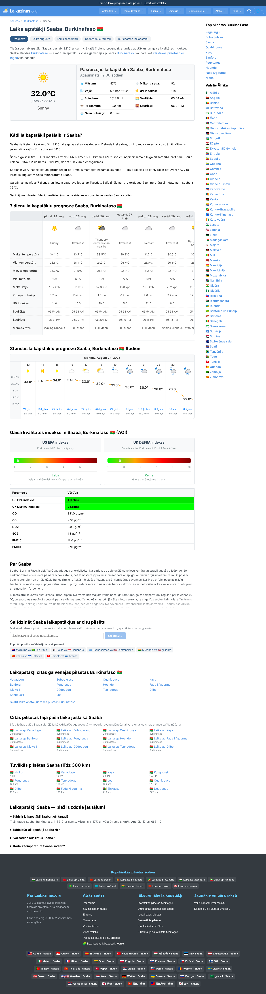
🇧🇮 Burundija (214, 113)
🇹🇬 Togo (211, 356)
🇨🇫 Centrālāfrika (217, 123)
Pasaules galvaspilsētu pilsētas (101, 937)
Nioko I (15, 689)
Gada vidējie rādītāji (98, 39)
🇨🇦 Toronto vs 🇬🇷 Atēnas (62, 656)
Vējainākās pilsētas (149, 920)
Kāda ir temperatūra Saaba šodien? (39, 846)
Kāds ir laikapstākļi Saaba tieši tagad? (40, 816)
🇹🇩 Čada (211, 118)
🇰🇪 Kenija (212, 199)
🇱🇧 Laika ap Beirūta (185, 886)
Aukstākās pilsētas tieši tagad (156, 908)
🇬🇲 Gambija (213, 169)
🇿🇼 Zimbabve (214, 377)
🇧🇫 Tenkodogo (66, 782)
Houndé (108, 684)
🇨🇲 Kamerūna (215, 194)
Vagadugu (17, 679)
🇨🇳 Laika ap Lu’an (158, 886)
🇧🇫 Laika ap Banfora (24, 740)
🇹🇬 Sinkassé (111, 790)
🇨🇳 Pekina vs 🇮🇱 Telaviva (27, 656)
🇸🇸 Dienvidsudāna (218, 133)
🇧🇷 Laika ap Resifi (79, 886)
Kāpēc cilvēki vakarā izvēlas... (212, 908)
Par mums (89, 902)
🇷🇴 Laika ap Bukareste (129, 879)
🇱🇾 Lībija (211, 235)
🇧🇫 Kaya (108, 773)
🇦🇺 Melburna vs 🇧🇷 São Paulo (30, 649)
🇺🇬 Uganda (213, 367)
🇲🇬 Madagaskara (217, 240)
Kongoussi (17, 695)
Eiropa (156, 11)
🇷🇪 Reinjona (214, 295)
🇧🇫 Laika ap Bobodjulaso (73, 731)
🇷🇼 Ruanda (213, 306)
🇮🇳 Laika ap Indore (132, 886)
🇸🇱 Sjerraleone (215, 326)
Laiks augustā (41, 39)
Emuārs (87, 914)
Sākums (15, 20)
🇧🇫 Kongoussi (158, 773)
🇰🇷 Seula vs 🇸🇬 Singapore (68, 649)
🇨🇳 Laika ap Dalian (100, 879)
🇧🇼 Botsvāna (214, 108)
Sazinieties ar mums (95, 908)
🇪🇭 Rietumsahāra (217, 301)
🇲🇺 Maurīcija (214, 265)
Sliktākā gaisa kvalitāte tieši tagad (158, 931)
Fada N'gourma (159, 684)
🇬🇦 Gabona (213, 164)
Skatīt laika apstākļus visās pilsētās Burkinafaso (42, 702)
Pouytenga (63, 684)
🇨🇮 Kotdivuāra (215, 219)
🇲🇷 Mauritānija (215, 270)
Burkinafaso (31, 20)
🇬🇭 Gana (211, 174)
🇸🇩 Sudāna (213, 336)
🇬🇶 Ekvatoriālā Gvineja (221, 148)
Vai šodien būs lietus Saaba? (34, 838)
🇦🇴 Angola (213, 98)
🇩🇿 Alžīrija (212, 92)
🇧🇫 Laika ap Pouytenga (72, 740)
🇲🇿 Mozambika (216, 275)
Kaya (152, 679)
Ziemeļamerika (198, 11)
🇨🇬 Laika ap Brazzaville (160, 879)
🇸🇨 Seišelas (213, 316)
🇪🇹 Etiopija (213, 158)
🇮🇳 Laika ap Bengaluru (45, 879)
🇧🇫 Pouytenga (19, 782)
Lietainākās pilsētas (150, 914)
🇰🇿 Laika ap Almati (105, 886)
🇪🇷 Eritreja (213, 153)
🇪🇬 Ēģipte (212, 143)
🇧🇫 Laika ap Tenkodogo (119, 748)
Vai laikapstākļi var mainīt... (210, 902)
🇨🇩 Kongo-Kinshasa (219, 214)
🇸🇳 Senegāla (214, 321)
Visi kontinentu (91, 926)
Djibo (153, 689)
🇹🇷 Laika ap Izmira (74, 879)
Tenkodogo (111, 689)
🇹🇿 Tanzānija (214, 351)
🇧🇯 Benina (212, 103)
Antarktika (109, 11)
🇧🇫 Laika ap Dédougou (72, 748)
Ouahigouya (111, 679)
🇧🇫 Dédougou (158, 790)
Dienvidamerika (133, 11)
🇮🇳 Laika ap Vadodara (192, 879)
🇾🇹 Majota (212, 245)
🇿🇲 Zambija (213, 372)
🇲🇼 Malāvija (213, 250)
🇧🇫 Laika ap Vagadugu (25, 731)
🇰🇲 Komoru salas (217, 204)
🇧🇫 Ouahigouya (159, 782)
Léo (59, 695)
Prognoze (19, 39)
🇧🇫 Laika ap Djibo (161, 748)
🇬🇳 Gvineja (213, 179)
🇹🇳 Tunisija (213, 361)
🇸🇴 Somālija (213, 331)
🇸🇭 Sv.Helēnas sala (219, 341)
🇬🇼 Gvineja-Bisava (218, 184)
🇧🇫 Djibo (16, 790)
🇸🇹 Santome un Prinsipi (222, 311)
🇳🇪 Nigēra (212, 285)
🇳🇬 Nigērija (213, 290)
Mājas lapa (89, 920)
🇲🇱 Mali (211, 255)
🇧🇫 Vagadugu (65, 773)
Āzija (237, 11)
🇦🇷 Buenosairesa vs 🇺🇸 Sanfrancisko (111, 649)
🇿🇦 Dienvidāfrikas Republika (225, 128)
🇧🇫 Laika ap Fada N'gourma (168, 740)
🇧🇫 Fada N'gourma (69, 790)
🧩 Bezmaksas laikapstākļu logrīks (104, 943)
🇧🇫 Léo (108, 782)
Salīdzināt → (115, 636)
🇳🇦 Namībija (214, 280)
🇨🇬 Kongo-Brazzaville (220, 209)
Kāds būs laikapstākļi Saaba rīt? (36, 830)
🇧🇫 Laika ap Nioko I (23, 748)
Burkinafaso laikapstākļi (133, 39)
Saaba (210, 42)
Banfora (15, 684)
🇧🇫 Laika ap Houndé (117, 740)
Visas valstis (90, 931)
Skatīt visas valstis (155, 3)
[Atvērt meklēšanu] (249, 11)
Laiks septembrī (67, 39)
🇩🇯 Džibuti (213, 138)
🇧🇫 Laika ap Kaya (161, 731)
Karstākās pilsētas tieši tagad (155, 902)
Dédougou (63, 689)
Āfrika (220, 11)
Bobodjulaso (64, 679)
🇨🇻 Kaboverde (215, 189)
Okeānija (175, 11)
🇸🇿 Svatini (212, 346)
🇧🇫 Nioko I (17, 773)
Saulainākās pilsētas (150, 926)
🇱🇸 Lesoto (212, 224)
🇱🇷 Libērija (213, 230)
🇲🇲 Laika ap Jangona (222, 879)
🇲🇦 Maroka (213, 260)
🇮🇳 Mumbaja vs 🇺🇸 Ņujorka (154, 649)
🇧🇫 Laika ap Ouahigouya (119, 731)
